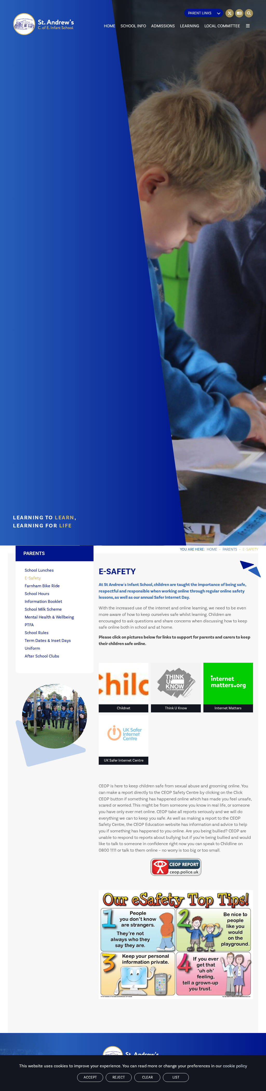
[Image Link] (176, 867)
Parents (230, 549)
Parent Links (199, 13)
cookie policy (235, 1066)
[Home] (44, 24)
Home (212, 549)
